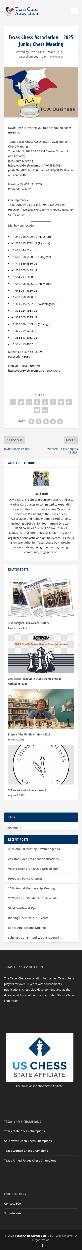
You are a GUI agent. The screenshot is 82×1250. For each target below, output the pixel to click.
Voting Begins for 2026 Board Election (34, 869)
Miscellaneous (28, 56)
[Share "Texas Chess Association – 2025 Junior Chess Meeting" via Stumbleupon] (69, 402)
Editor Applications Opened (27, 928)
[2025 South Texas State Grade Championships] (41, 653)
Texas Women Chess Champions (26, 1151)
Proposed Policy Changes (25, 878)
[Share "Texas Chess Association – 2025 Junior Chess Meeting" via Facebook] (13, 402)
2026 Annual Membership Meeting (31, 888)
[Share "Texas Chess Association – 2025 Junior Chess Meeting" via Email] (37, 410)
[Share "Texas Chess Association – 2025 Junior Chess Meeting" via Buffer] (61, 402)
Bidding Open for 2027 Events (28, 918)
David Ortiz (37, 52)
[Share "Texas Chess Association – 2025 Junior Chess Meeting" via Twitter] (21, 402)
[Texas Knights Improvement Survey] (41, 597)
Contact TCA (12, 1203)
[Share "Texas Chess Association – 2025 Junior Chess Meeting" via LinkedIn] (53, 402)
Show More (12, 827)
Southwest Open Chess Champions (28, 1141)
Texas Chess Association (30, 1235)
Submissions (12, 1213)
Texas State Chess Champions (24, 1131)
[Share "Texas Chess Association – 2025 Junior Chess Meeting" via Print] (45, 410)
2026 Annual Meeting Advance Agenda (34, 849)
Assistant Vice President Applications (33, 859)
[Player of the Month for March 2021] (41, 709)
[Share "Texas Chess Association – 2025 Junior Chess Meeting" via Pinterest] (45, 402)
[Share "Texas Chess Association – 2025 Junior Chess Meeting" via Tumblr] (37, 402)
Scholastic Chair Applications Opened (33, 937)
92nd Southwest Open (23, 908)
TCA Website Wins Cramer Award (27, 790)
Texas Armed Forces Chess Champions (30, 1160)
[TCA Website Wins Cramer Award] (41, 765)
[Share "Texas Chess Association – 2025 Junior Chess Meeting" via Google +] (29, 402)
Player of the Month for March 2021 (29, 734)
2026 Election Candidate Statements (33, 898)
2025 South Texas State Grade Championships (34, 679)
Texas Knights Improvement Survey (28, 623)
